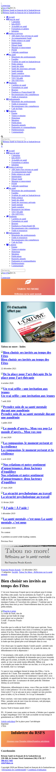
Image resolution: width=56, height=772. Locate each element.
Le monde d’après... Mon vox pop (26, 430)
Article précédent (8, 721)
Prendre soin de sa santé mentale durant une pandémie (28, 415)
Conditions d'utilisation (36, 770)
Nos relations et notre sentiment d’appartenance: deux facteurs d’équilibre (22, 478)
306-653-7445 (7, 760)
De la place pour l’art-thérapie (26, 375)
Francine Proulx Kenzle (11, 570)
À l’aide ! (22, 508)
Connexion (5, 5)
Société (15, 572)
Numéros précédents (41, 741)
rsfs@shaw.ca (7, 763)
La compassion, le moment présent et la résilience (27, 451)
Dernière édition (26, 741)
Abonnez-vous (13, 741)
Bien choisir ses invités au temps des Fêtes (25, 361)
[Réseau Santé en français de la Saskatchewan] (20, 10)
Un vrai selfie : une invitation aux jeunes (28, 395)
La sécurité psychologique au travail (25, 496)
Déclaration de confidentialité (14, 770)
